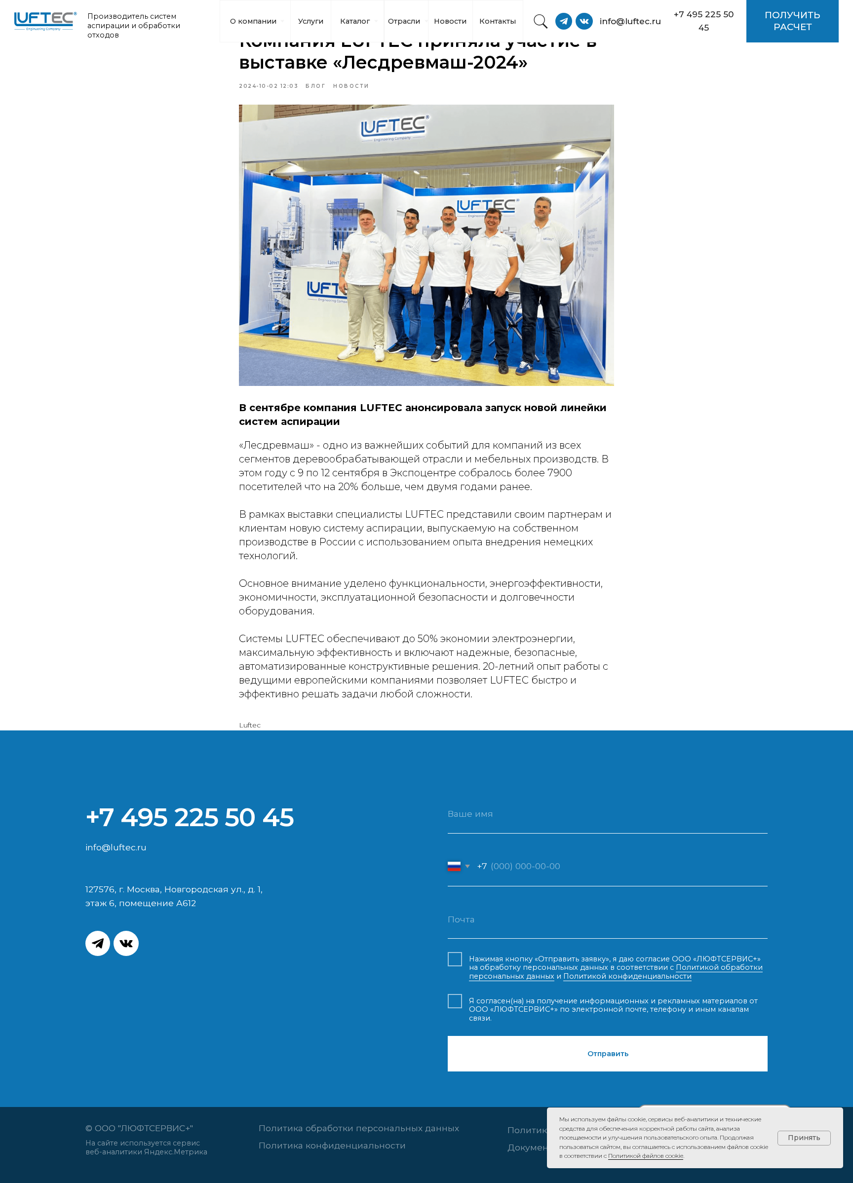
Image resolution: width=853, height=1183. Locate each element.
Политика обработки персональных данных (359, 1128)
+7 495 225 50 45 (189, 817)
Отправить (607, 1053)
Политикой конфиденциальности (627, 976)
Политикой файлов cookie (645, 1155)
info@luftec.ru (116, 847)
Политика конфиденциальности (332, 1145)
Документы (533, 1147)
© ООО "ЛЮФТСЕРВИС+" (141, 1128)
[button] (792, 21)
